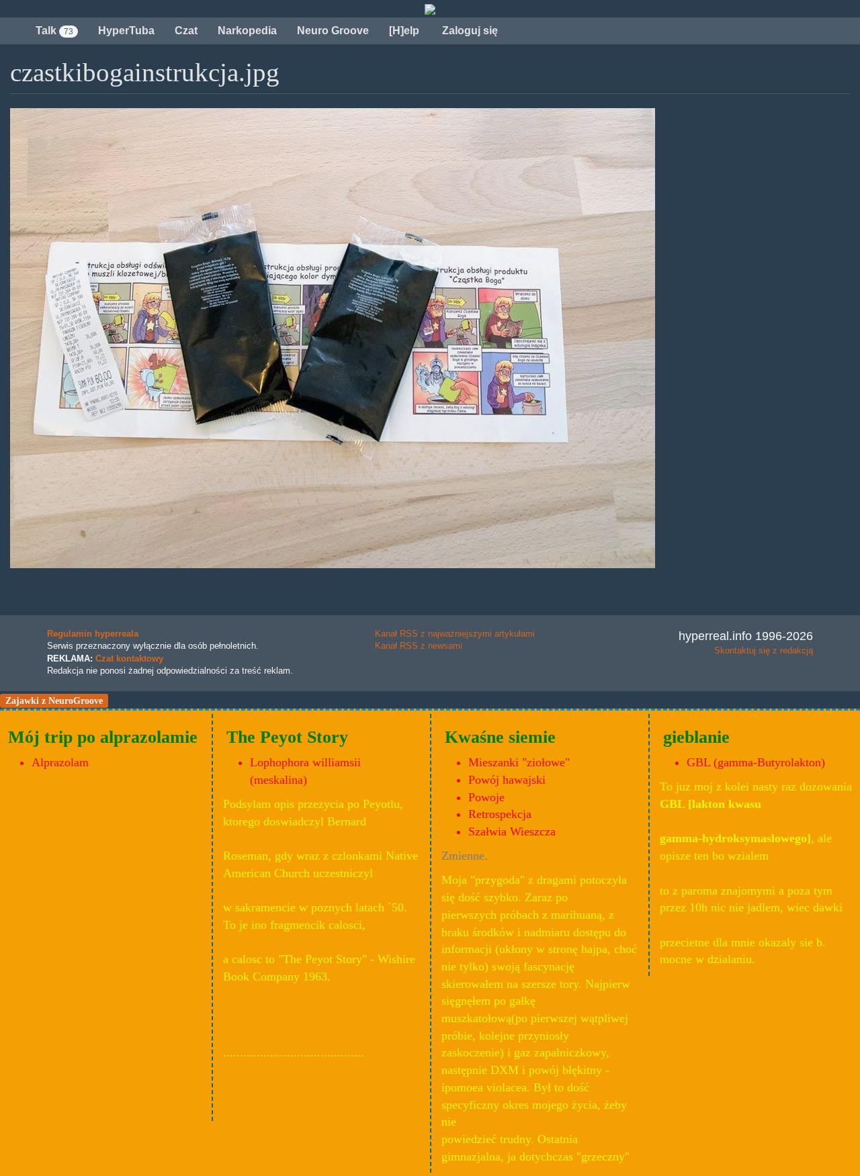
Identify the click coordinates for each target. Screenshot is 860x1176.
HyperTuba (126, 30)
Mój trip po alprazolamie (103, 737)
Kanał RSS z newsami (418, 646)
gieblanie (696, 737)
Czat (186, 30)
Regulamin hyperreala (92, 634)
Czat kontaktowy (129, 658)
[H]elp (404, 30)
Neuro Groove (333, 30)
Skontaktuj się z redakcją (763, 650)
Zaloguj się (468, 30)
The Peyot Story (287, 737)
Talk (54, 30)
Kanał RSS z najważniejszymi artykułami (455, 634)
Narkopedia (247, 30)
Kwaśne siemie (500, 737)
